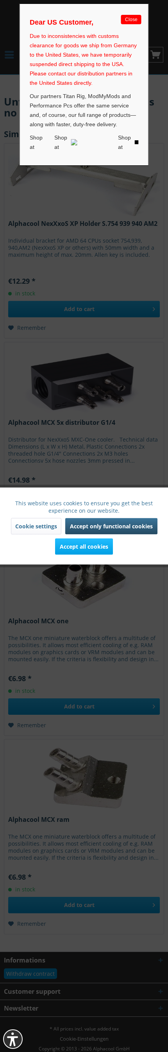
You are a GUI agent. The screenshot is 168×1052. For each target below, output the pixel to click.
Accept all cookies (84, 546)
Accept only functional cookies (111, 526)
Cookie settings (36, 526)
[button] (13, 1039)
